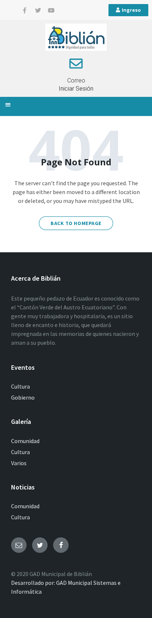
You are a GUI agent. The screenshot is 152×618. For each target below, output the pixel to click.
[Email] (19, 545)
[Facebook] (61, 545)
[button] (8, 105)
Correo (76, 80)
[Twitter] (38, 10)
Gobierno (23, 397)
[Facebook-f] (25, 10)
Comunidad (25, 441)
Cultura (20, 386)
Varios (19, 463)
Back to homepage (76, 223)
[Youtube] (51, 10)
